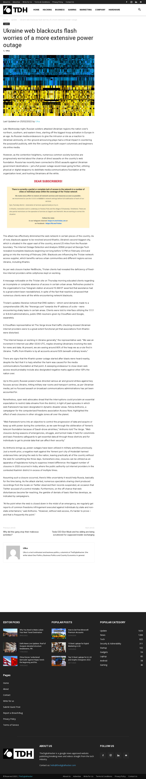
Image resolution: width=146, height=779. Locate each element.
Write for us (8, 701)
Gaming (72, 9)
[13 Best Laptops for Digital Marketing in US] (59, 647)
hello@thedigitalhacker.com (63, 765)
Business (60, 9)
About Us (6, 2)
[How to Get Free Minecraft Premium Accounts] (59, 634)
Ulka (8, 51)
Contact (6, 695)
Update (14, 20)
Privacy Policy (57, 2)
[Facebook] (126, 2)
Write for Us (27, 2)
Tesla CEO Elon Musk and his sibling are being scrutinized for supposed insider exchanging (73, 533)
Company (100, 9)
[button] (139, 10)
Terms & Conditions (42, 2)
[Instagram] (131, 2)
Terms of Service (11, 725)
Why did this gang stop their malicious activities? (21, 533)
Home (36, 9)
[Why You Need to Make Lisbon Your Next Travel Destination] (10, 633)
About (6, 689)
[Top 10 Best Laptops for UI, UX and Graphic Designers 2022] (59, 661)
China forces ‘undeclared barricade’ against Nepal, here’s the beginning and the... (32, 659)
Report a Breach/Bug (13, 713)
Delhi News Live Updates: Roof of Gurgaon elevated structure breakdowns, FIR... (33, 646)
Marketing (86, 9)
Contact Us (70, 2)
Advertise (16, 2)
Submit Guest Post (11, 707)
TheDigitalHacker (26, 776)
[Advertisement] (73, 591)
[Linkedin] (136, 2)
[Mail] (141, 2)
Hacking (47, 9)
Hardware (114, 9)
